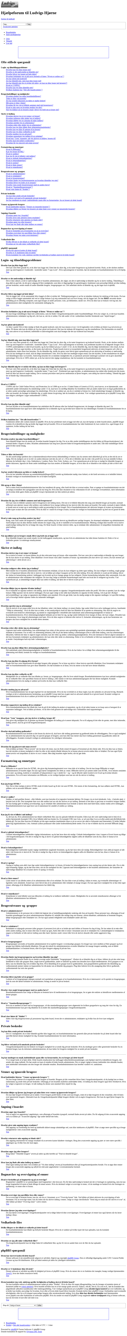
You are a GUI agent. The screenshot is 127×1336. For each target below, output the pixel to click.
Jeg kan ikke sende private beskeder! (20, 196)
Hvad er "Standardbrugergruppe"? (19, 187)
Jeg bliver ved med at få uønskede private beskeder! (26, 198)
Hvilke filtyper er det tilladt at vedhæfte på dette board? (27, 242)
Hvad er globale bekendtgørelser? (19, 158)
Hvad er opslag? (12, 163)
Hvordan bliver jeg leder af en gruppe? (21, 183)
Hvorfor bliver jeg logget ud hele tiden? (21, 74)
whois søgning (27, 1286)
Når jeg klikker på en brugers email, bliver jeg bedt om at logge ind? (32, 110)
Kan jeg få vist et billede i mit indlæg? (21, 156)
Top (7, 272)
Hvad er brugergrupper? (15, 178)
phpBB (14, 1329)
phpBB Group (73, 1258)
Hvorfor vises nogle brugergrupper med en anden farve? (28, 185)
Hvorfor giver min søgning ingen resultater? (23, 218)
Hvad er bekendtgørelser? (16, 160)
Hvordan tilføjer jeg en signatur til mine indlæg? (24, 121)
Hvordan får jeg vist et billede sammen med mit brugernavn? (29, 105)
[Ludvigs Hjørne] (9, 7)
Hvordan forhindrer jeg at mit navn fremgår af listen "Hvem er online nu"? (35, 76)
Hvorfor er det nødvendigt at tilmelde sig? (22, 72)
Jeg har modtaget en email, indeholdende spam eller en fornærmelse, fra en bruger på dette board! (44, 200)
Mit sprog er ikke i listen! (16, 103)
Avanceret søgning (10, 27)
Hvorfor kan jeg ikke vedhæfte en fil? (20, 132)
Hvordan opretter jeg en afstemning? (20, 123)
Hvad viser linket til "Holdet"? (18, 189)
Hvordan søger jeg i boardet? (17, 215)
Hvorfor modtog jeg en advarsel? (19, 134)
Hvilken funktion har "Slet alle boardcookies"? (24, 90)
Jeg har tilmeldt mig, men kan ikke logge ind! (23, 81)
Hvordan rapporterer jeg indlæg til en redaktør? (24, 136)
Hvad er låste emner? (14, 165)
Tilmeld (9, 41)
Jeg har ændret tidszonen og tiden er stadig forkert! (26, 101)
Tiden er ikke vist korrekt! (16, 98)
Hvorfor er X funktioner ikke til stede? (21, 253)
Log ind (9, 43)
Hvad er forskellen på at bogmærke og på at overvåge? (27, 231)
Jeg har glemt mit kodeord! (16, 79)
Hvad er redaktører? (14, 176)
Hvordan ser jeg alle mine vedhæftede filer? (23, 244)
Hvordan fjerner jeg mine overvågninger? (22, 235)
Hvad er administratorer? (15, 174)
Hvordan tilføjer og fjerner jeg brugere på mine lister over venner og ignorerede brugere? (40, 209)
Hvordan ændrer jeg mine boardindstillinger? (23, 96)
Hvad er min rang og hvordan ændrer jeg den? (24, 107)
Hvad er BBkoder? (13, 149)
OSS (8, 39)
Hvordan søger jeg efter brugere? (19, 222)
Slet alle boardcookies (21, 1325)
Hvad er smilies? (12, 154)
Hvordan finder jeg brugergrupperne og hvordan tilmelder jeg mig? (32, 180)
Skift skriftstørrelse (13, 35)
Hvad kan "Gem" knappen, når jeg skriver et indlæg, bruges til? (31, 138)
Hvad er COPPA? (13, 85)
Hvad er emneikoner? (14, 167)
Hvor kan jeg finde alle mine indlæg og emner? (24, 224)
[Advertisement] (63, 52)
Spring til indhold (8, 19)
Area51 (9, 1273)
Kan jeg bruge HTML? (15, 152)
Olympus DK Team (34, 1332)
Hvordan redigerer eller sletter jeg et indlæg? (23, 118)
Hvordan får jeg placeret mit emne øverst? (22, 143)
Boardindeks (11, 32)
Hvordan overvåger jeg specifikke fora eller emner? (26, 233)
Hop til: (6, 1305)
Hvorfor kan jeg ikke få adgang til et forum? (23, 129)
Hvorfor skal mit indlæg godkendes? (20, 141)
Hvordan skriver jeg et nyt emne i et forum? (23, 116)
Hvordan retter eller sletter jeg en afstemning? (23, 125)
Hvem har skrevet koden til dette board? (21, 250)
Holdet (8, 1325)
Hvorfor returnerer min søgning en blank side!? (24, 220)
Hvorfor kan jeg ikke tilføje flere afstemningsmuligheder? (28, 127)
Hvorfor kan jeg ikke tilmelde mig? (19, 88)
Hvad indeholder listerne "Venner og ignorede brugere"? (28, 207)
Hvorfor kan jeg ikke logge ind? (18, 70)
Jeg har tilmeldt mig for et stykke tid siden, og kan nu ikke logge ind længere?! (36, 83)
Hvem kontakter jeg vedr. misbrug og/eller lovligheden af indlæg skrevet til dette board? (40, 255)
